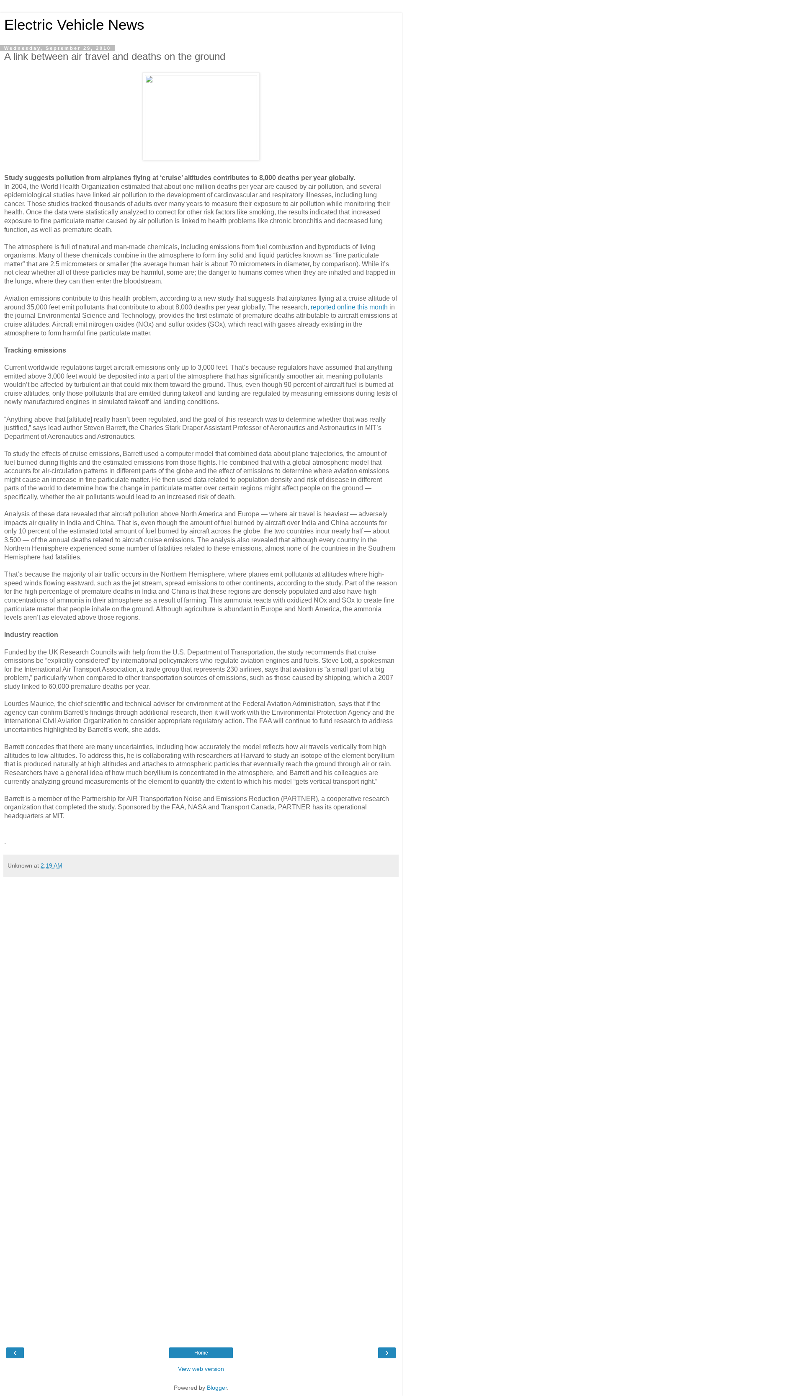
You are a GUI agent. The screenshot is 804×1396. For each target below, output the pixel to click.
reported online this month (349, 307)
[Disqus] (201, 994)
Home (201, 1353)
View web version (201, 1368)
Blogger (217, 1387)
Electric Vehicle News (74, 25)
